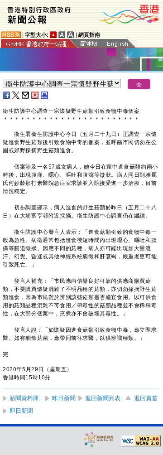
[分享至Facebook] (7, 95)
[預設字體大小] (53, 34)
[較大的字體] (62, 34)
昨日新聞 (64, 398)
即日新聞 (21, 410)
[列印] (45, 95)
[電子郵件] (26, 95)
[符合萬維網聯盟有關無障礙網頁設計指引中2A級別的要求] (141, 441)
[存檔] (35, 95)
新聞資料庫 (24, 398)
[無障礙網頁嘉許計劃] (98, 439)
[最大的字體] (70, 34)
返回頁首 (146, 398)
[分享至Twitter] (16, 95)
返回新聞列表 (102, 398)
